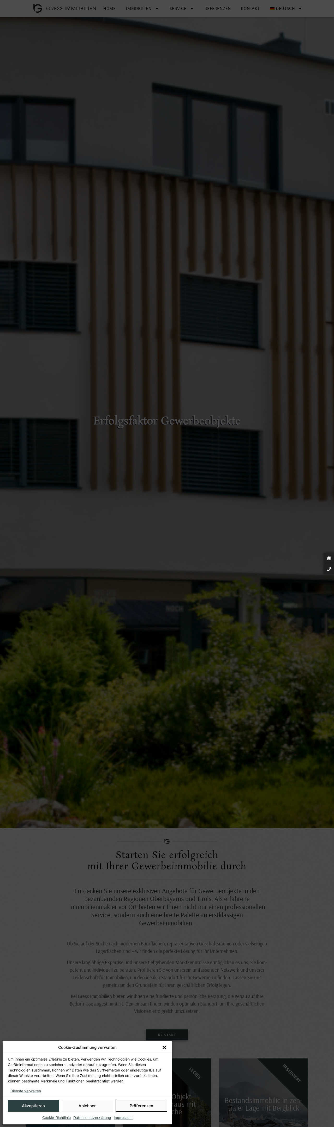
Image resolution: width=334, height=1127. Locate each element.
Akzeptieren (33, 1105)
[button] (164, 1047)
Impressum (123, 1117)
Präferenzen (141, 1105)
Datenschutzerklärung (92, 1117)
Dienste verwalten (25, 1091)
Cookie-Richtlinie (56, 1117)
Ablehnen (88, 1105)
